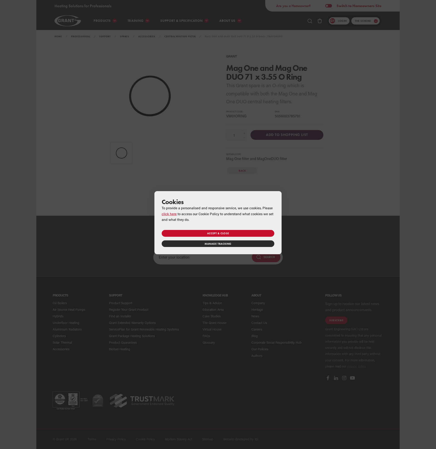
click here (169, 214)
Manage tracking (218, 243)
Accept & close (218, 233)
